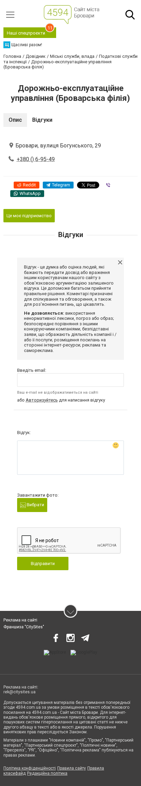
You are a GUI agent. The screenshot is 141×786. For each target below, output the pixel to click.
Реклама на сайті (20, 620)
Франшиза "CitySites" (23, 627)
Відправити (43, 563)
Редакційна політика (47, 773)
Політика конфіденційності (29, 768)
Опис (15, 120)
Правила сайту (71, 768)
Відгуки (42, 120)
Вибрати (35, 504)
